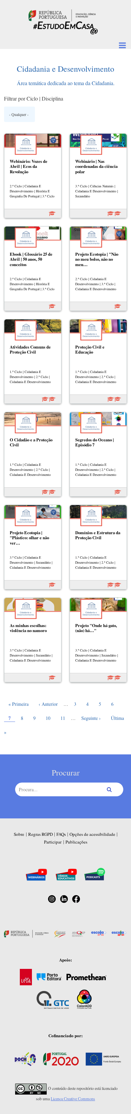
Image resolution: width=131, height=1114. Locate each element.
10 (49, 718)
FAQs (61, 834)
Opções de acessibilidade (92, 834)
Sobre (19, 834)
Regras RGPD (40, 834)
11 (64, 718)
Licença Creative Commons (73, 1098)
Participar (52, 842)
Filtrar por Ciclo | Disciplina (33, 98)
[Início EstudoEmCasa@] (62, 14)
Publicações (76, 842)
